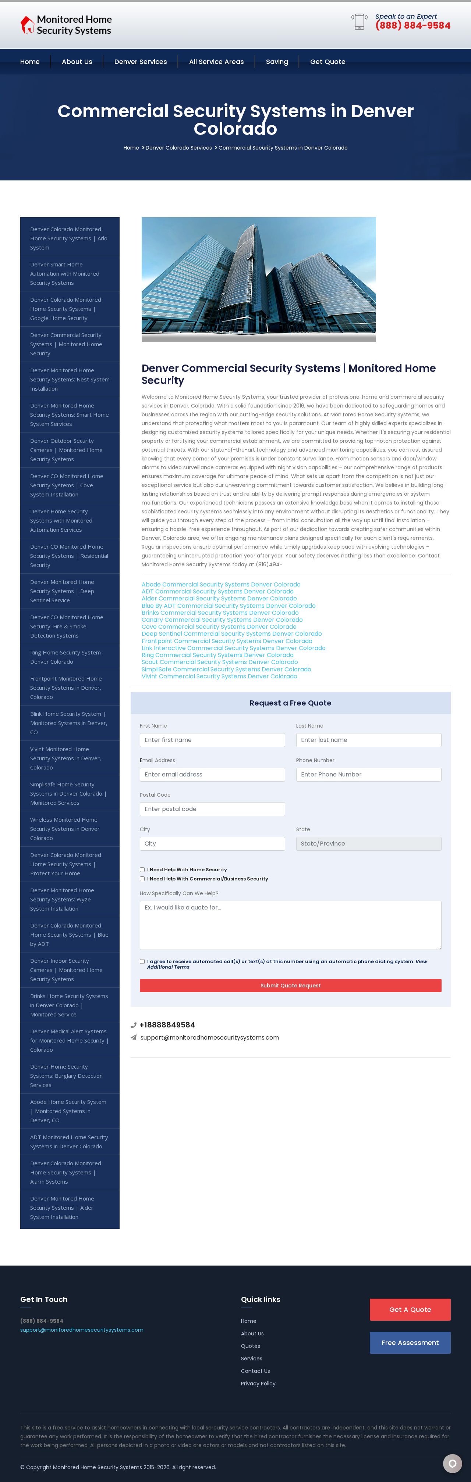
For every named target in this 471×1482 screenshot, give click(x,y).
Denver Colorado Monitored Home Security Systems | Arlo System (68, 238)
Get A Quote (410, 1309)
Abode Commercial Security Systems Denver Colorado (221, 584)
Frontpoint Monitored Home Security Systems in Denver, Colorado (66, 687)
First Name (153, 725)
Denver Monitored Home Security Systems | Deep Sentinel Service (62, 591)
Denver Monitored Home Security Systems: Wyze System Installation (62, 899)
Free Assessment (410, 1342)
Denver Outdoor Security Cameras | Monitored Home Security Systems (66, 450)
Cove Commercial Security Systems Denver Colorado (219, 626)
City (145, 829)
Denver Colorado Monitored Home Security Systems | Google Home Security (65, 309)
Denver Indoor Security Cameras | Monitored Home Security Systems (66, 970)
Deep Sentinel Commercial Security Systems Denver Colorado (232, 633)
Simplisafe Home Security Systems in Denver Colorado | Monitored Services (68, 793)
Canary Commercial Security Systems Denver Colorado (222, 620)
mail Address (157, 760)
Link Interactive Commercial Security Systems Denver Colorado (234, 648)
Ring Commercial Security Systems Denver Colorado (218, 655)
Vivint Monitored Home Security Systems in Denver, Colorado (65, 758)
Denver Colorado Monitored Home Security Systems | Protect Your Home (65, 864)
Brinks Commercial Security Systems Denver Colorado (220, 613)
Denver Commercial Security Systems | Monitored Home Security (66, 344)
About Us (77, 61)
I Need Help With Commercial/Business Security (207, 879)
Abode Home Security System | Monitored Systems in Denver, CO (68, 1111)
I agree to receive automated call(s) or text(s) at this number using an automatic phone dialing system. (287, 964)
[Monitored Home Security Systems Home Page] (66, 24)
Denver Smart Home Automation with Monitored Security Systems (64, 273)
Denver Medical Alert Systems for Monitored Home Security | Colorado (69, 1040)
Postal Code (155, 795)
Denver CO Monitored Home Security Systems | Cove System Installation (66, 485)
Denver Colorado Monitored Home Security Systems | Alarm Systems (65, 1172)
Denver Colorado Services (179, 147)
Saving (277, 61)
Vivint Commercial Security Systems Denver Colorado (219, 676)
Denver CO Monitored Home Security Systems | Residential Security (69, 555)
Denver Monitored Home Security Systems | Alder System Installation (62, 1207)
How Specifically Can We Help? (179, 893)
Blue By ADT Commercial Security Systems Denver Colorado (229, 606)
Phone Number (315, 760)
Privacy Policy (258, 1383)
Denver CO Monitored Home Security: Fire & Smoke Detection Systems (66, 626)
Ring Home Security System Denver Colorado (65, 657)
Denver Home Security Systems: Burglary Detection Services (66, 1075)
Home (30, 61)
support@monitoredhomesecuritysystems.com (210, 1037)
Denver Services (140, 61)
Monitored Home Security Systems (97, 1467)
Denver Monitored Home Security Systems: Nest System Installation (70, 379)
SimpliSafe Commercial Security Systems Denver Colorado (226, 669)
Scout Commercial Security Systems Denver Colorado (220, 662)
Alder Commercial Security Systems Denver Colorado (219, 598)
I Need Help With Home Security (187, 869)
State (303, 829)
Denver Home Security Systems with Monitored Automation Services (61, 520)
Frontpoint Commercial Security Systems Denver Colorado (227, 641)
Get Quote (328, 61)
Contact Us (255, 1371)
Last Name (309, 725)
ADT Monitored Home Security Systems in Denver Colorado (69, 1141)
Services (251, 1358)
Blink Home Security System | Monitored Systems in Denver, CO (68, 723)
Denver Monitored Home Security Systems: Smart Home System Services (69, 414)
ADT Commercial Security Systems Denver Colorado (218, 591)
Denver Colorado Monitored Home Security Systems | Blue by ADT (69, 934)
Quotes (250, 1346)
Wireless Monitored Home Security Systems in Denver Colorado (65, 829)
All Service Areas (216, 61)
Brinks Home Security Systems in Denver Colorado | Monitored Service (69, 1005)
